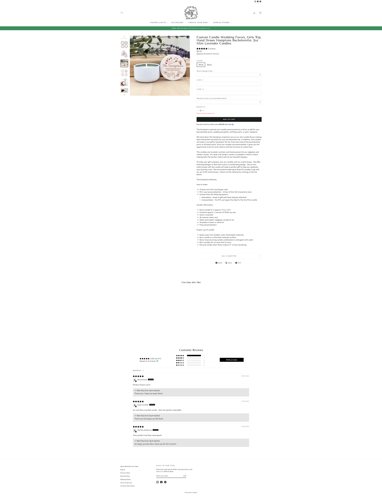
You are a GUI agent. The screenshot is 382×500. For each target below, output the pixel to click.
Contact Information (127, 486)
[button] (202, 48)
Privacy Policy (125, 473)
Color (200, 61)
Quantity (201, 107)
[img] (138, 376)
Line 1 (200, 80)
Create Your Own (198, 22)
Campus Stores (221, 22)
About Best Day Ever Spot (129, 466)
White (200, 65)
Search (122, 470)
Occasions (177, 22)
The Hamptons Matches (207, 179)
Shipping (200, 54)
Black (209, 65)
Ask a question (229, 256)
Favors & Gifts (158, 22)
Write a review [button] (231, 360)
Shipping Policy (125, 479)
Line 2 (200, 89)
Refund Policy (125, 476)
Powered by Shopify (191, 492)
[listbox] (229, 75)
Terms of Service (126, 483)
